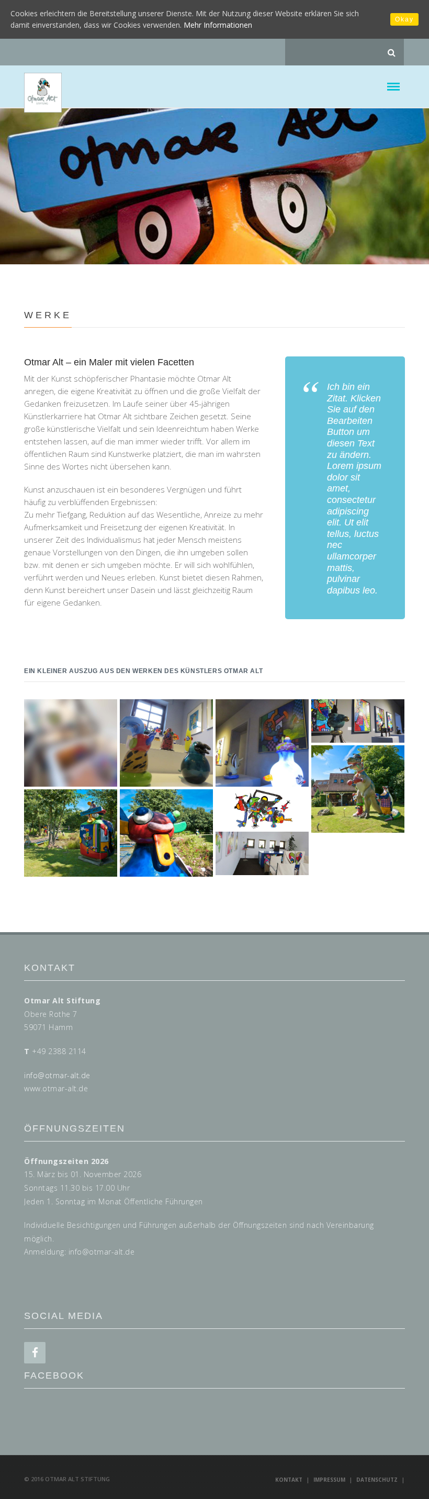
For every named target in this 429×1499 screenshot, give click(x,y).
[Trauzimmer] (262, 854)
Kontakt (288, 1479)
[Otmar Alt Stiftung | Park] (357, 789)
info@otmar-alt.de (57, 1075)
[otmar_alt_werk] (262, 809)
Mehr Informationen (218, 25)
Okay (404, 19)
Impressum (329, 1479)
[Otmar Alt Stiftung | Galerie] (166, 743)
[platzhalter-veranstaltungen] (70, 743)
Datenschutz (377, 1479)
